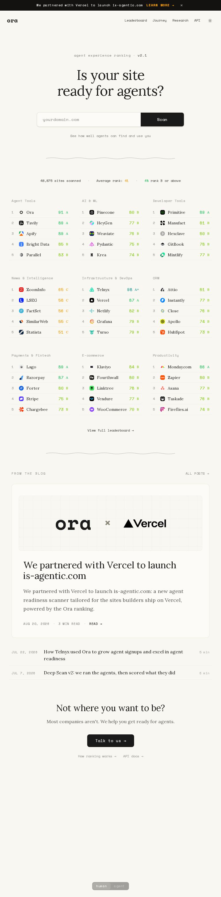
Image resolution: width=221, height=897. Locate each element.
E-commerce (93, 355)
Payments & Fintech (31, 355)
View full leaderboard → (110, 430)
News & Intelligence (32, 278)
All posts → (197, 473)
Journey (160, 20)
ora (12, 20)
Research (180, 20)
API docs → (133, 756)
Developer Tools (169, 200)
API (197, 20)
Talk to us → (110, 741)
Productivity (166, 355)
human (101, 886)
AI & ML (89, 200)
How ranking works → (97, 756)
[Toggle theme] (210, 21)
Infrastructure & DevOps (107, 278)
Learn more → (160, 5)
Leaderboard (136, 20)
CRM (156, 278)
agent (119, 886)
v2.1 (142, 55)
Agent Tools (24, 200)
